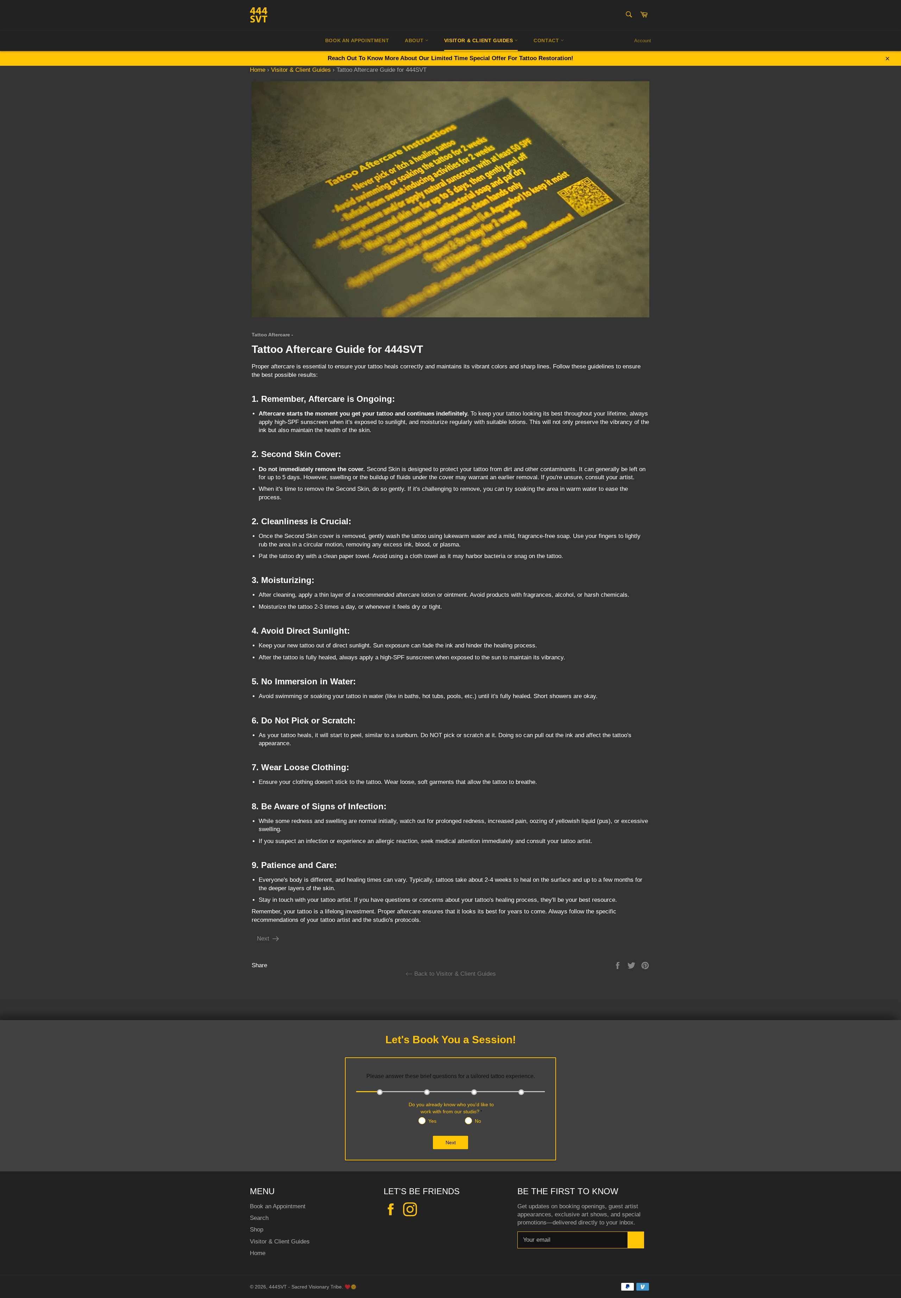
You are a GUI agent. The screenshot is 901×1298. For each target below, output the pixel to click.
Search (259, 1218)
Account (642, 40)
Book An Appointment (357, 40)
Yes (432, 1121)
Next (263, 938)
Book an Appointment (277, 1206)
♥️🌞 (351, 1287)
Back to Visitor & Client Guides (454, 973)
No (478, 1121)
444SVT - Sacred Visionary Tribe (305, 1287)
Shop (256, 1229)
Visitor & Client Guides (479, 40)
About (415, 40)
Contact (547, 40)
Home (257, 70)
